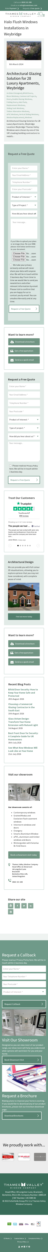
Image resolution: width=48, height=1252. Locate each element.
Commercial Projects (28, 96)
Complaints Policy (34, 1238)
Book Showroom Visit (14, 1059)
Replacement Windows (16, 105)
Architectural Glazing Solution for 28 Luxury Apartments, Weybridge (24, 80)
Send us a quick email (24, 359)
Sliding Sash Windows (15, 108)
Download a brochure (25, 341)
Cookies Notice (19, 1238)
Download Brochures (13, 1115)
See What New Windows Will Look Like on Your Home (22, 749)
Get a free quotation (24, 350)
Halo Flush (23, 102)
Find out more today (24, 616)
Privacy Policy (32, 466)
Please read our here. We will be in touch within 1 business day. (23, 468)
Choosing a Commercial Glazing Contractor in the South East (21, 707)
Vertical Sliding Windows (29, 114)
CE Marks (7, 1238)
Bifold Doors (28, 93)
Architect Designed (14, 93)
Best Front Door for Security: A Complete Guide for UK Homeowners (23, 736)
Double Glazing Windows (22, 99)
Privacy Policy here (24, 960)
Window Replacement (15, 117)
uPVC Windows (12, 114)
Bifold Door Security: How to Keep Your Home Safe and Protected (23, 692)
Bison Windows (13, 96)
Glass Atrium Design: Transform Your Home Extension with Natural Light (23, 722)
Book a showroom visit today (23, 855)
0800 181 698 (17, 882)
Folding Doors (12, 102)
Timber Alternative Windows (18, 111)
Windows (28, 117)
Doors (9, 99)
